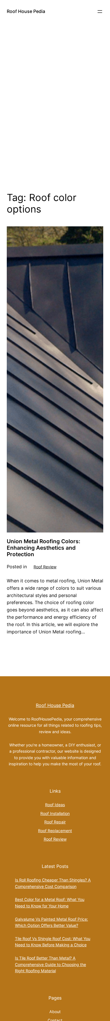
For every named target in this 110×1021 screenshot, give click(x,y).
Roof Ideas (55, 804)
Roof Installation (55, 813)
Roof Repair (55, 821)
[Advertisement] (55, 114)
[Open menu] (99, 11)
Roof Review (45, 566)
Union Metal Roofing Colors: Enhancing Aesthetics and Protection (43, 548)
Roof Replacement (55, 830)
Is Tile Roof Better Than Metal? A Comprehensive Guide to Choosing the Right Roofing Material (50, 964)
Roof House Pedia (26, 11)
